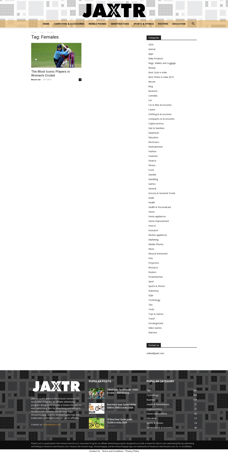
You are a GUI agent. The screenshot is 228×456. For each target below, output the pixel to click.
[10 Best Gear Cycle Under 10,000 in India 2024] (96, 423)
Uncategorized (155, 323)
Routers (163, 23)
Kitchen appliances (157, 234)
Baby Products (155, 58)
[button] (193, 24)
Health (151, 202)
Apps (150, 53)
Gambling (153, 179)
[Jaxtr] (114, 10)
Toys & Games (155, 313)
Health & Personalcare (159, 207)
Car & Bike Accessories (160, 104)
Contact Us (94, 451)
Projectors (153, 262)
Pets (150, 258)
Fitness (152, 165)
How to (152, 225)
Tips (150, 304)
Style (150, 295)
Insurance (153, 230)
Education (178, 23)
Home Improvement (158, 221)
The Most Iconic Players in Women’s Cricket (50, 73)
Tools (151, 309)
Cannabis (153, 95)
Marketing (153, 239)
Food (151, 169)
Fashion (152, 151)
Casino (151, 109)
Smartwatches (120, 23)
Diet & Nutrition (156, 128)
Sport (151, 281)
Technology (154, 300)
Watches (152, 332)
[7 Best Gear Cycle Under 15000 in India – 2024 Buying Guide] (96, 393)
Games (152, 183)
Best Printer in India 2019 (161, 77)
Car (150, 100)
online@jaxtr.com (52, 424)
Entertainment (155, 146)
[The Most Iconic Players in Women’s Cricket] (56, 55)
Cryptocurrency (156, 123)
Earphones (153, 132)
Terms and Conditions (112, 451)
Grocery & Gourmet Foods (161, 193)
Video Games (155, 327)
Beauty (152, 67)
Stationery (153, 290)
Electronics (153, 142)
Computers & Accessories (69, 23)
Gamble (152, 174)
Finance (152, 160)
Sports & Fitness (144, 23)
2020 (150, 44)
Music (151, 248)
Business (152, 90)
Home (46, 23)
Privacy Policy (132, 451)
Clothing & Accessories (160, 114)
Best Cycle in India (157, 72)
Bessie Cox (35, 79)
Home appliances (157, 216)
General (152, 188)
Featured (152, 156)
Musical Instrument (158, 253)
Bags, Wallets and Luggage (162, 63)
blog (150, 86)
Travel (151, 318)
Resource (153, 267)
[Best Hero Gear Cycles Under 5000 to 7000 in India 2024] (96, 408)
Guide (151, 197)
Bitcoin (151, 81)
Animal (151, 49)
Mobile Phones (97, 23)
